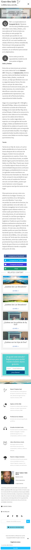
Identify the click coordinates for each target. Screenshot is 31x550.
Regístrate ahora (15, 542)
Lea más (15, 280)
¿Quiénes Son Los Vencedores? (16, 287)
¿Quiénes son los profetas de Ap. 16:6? (15, 323)
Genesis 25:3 (18, 73)
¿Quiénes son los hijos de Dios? (15, 342)
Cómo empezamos (20, 480)
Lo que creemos (19, 483)
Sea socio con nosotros (16, 527)
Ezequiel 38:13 (14, 24)
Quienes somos (19, 477)
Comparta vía (16, 264)
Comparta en (16, 260)
